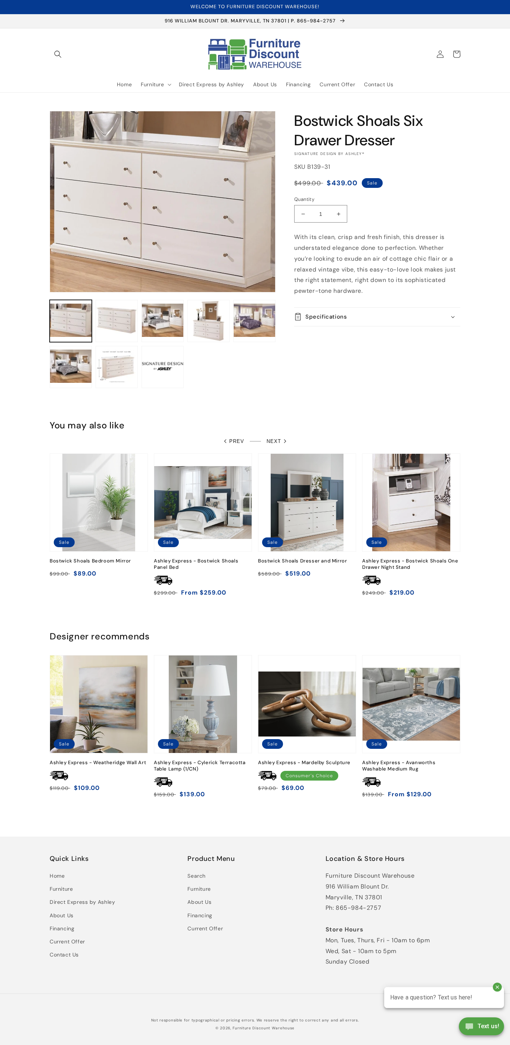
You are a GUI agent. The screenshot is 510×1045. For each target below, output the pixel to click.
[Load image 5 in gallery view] (254, 321)
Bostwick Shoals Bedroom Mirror (90, 561)
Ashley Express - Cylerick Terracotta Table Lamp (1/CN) (200, 766)
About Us (62, 915)
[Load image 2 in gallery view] (117, 321)
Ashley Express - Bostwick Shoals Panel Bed (196, 564)
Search (196, 875)
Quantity (304, 199)
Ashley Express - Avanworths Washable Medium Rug (398, 766)
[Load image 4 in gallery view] (208, 321)
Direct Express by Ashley (82, 902)
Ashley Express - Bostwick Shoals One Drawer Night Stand (410, 564)
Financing (62, 928)
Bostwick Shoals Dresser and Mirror (302, 561)
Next (274, 441)
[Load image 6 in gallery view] (71, 367)
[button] (58, 54)
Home (57, 875)
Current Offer (67, 941)
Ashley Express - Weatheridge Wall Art (98, 763)
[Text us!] (481, 1029)
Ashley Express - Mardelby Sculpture (304, 763)
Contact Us (64, 954)
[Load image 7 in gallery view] (117, 367)
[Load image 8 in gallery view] (163, 367)
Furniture (61, 889)
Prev (236, 441)
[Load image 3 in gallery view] (163, 321)
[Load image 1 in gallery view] (71, 321)
